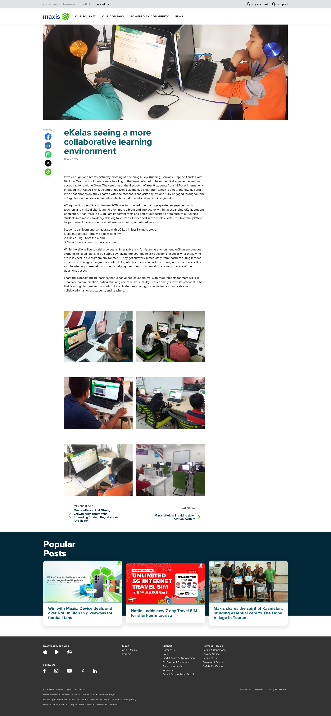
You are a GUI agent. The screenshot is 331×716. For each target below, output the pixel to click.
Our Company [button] (113, 16)
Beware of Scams (213, 662)
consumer (50, 4)
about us (103, 4)
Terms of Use (210, 658)
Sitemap (114, 704)
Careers (126, 654)
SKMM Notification (213, 666)
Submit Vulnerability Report (178, 674)
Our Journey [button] (85, 16)
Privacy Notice (211, 654)
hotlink (86, 4)
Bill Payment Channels (176, 662)
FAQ (165, 654)
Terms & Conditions (214, 650)
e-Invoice (168, 670)
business (69, 4)
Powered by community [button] (149, 16)
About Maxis (129, 650)
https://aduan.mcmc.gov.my (123, 699)
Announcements (172, 666)
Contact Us (169, 650)
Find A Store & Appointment (179, 658)
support (282, 4)
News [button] (179, 16)
